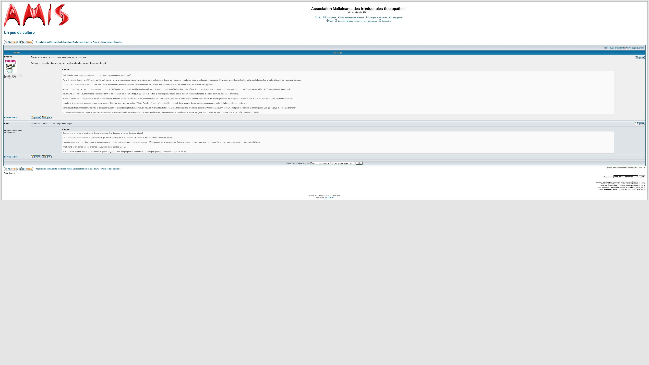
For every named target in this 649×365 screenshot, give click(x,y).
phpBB (319, 195)
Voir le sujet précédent (614, 48)
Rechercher (331, 18)
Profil (331, 21)
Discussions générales (111, 42)
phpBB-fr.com (329, 197)
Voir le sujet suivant (635, 48)
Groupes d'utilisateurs (378, 18)
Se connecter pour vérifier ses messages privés (357, 21)
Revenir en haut (11, 118)
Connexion (386, 21)
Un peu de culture (19, 32)
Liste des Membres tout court (352, 18)
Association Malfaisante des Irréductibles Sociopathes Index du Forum (67, 42)
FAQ (319, 18)
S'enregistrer (396, 18)
